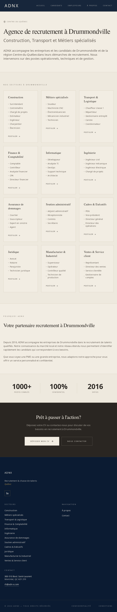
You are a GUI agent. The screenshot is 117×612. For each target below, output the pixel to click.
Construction (11, 510)
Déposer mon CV (40, 441)
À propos (92, 6)
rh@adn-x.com (12, 584)
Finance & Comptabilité (16, 524)
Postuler (12, 136)
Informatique (11, 528)
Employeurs (74, 6)
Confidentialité (81, 606)
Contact (107, 6)
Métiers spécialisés (14, 515)
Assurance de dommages (17, 537)
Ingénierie (10, 533)
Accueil (41, 6)
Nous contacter (77, 441)
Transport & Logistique (16, 519)
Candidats (56, 6)
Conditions (106, 606)
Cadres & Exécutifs (14, 547)
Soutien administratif (15, 542)
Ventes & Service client (16, 560)
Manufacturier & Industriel (18, 556)
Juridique (9, 551)
